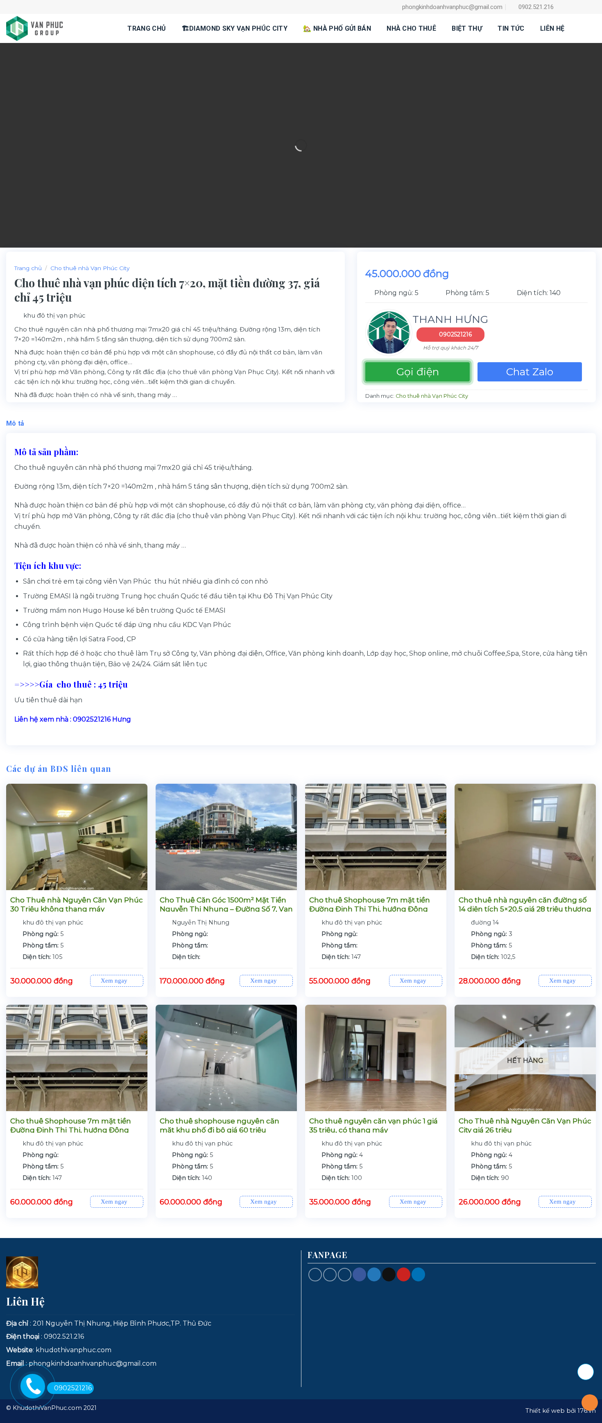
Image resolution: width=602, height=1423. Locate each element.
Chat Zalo (529, 371)
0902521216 (455, 334)
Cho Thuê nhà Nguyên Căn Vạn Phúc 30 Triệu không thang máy (76, 904)
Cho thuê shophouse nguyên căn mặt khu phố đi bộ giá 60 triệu (219, 1125)
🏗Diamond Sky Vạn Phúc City (234, 28)
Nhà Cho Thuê (411, 28)
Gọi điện (417, 371)
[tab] (15, 423)
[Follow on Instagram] (571, 7)
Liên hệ (552, 28)
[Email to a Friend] (389, 1274)
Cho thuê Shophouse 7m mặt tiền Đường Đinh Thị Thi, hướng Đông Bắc (369, 909)
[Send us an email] (591, 7)
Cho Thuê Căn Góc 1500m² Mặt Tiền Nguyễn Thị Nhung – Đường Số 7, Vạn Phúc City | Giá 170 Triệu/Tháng (226, 909)
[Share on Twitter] (374, 1274)
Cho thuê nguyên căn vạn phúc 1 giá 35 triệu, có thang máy (373, 1125)
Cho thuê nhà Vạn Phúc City (89, 268)
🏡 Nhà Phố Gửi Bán (337, 28)
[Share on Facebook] (359, 1274)
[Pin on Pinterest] (403, 1274)
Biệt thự (467, 28)
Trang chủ (146, 28)
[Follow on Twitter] (581, 7)
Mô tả (15, 423)
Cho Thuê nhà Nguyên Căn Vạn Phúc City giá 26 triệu (525, 1125)
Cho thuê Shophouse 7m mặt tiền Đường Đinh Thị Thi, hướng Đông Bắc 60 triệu (70, 1130)
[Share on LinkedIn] (418, 1274)
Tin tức (511, 28)
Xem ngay (115, 980)
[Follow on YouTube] (344, 1274)
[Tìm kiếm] (584, 28)
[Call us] (330, 1274)
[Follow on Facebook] (562, 7)
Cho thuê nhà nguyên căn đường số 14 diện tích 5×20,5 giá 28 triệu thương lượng (525, 909)
